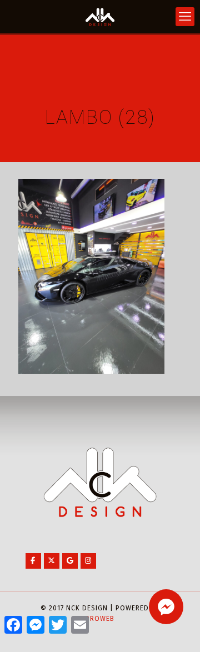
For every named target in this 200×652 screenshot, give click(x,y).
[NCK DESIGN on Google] (70, 561)
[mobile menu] (185, 16)
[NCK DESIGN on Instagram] (88, 561)
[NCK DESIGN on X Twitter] (51, 561)
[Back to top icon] (177, 629)
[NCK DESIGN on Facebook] (33, 561)
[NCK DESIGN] (100, 17)
